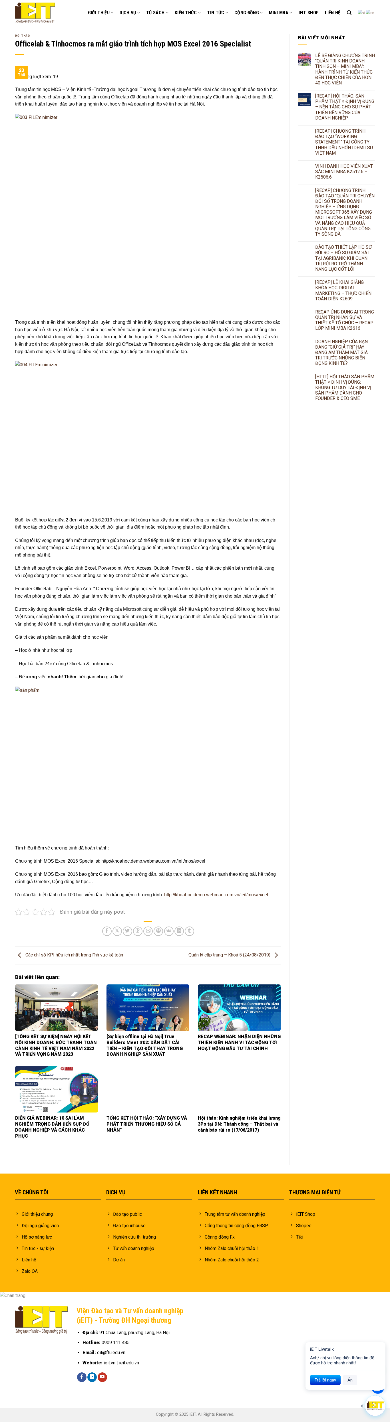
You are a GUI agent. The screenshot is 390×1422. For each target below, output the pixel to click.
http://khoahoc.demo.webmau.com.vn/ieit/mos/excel (216, 894)
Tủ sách (155, 12)
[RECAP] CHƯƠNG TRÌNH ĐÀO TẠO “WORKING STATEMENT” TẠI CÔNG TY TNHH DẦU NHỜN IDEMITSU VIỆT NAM (344, 142)
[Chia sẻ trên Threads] (137, 931)
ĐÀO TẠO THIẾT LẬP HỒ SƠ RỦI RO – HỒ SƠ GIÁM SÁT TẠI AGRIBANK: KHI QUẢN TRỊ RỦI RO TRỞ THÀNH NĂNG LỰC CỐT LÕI (343, 258)
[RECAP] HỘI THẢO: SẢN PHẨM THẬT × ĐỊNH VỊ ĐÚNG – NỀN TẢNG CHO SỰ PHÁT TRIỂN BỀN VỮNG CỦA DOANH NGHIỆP (344, 107)
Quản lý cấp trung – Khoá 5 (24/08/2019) (230, 955)
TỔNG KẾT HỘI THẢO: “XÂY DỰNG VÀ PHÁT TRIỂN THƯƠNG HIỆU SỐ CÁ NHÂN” (146, 1124)
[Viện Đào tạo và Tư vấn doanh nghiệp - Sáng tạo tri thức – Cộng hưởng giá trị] (35, 13)
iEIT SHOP (309, 12)
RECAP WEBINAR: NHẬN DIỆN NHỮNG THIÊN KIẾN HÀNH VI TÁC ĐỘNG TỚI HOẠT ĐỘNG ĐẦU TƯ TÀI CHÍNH (239, 1042)
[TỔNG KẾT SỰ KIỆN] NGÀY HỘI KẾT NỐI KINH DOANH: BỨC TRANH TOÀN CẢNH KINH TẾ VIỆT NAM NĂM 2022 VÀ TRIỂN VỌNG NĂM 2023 (56, 1045)
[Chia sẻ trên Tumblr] (189, 931)
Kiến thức (186, 12)
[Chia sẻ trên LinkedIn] (179, 931)
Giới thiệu (99, 12)
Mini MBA (278, 12)
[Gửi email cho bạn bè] (148, 931)
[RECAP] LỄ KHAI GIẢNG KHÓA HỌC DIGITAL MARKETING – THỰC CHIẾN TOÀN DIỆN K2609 (343, 291)
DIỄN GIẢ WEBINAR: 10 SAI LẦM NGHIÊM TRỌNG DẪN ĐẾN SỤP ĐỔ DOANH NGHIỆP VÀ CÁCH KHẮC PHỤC (52, 1126)
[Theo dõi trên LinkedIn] (92, 1377)
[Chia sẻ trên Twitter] (127, 931)
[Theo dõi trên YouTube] (102, 1377)
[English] (370, 12)
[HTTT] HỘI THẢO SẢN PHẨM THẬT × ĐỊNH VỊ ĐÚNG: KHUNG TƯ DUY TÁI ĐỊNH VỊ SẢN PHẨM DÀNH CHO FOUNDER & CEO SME (344, 387)
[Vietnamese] (362, 12)
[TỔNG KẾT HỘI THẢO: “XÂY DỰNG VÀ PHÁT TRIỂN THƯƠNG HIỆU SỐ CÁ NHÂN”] (147, 1089)
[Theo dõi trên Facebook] (82, 1377)
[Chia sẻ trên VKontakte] (169, 931)
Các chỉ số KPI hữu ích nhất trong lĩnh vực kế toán (73, 955)
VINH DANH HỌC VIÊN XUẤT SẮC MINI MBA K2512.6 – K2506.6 (344, 171)
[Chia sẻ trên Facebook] (107, 931)
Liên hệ (332, 12)
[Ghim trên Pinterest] (158, 931)
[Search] (349, 12)
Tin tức (215, 12)
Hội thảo (22, 36)
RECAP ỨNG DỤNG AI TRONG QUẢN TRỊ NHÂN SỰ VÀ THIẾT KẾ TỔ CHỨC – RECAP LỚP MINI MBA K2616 (344, 320)
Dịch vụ (128, 12)
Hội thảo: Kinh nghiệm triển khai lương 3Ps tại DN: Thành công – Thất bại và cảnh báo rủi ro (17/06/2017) (239, 1124)
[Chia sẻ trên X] (117, 931)
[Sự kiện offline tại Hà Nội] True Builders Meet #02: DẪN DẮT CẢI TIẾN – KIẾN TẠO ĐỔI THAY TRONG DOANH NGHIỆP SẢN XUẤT (144, 1045)
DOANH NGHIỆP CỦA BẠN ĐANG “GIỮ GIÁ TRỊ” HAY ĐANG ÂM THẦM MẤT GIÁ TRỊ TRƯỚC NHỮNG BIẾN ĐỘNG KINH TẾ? (341, 352)
